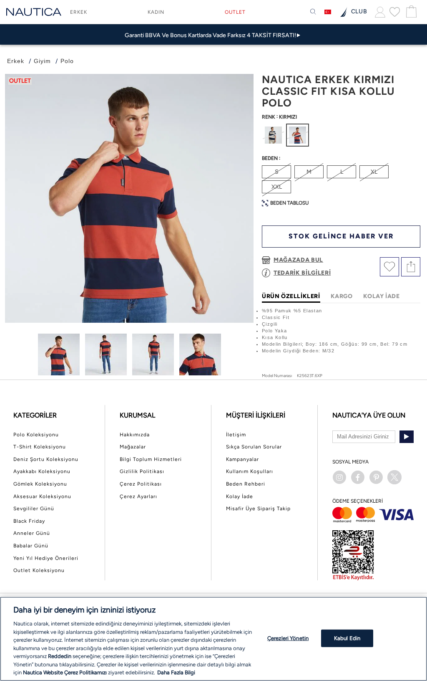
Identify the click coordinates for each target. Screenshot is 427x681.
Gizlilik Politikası (142, 471)
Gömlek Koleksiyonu (40, 484)
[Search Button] (313, 12)
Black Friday (29, 521)
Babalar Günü (30, 546)
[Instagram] (339, 477)
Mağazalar (133, 447)
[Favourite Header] (394, 11)
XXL (276, 186)
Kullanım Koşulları (249, 471)
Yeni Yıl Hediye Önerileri (45, 558)
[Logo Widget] (33, 12)
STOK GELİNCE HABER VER (341, 236)
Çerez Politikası (141, 484)
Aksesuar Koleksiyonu (42, 496)
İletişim (236, 435)
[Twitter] (394, 477)
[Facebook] (358, 477)
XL (374, 171)
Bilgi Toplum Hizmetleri (151, 459)
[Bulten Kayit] (406, 436)
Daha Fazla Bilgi (176, 672)
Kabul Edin (347, 638)
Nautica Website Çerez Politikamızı (65, 672)
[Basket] (410, 11)
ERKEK (78, 12)
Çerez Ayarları (138, 496)
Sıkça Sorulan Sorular (254, 447)
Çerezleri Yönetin (288, 638)
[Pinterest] (376, 477)
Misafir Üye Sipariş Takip (258, 508)
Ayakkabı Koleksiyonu (41, 471)
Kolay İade (239, 496)
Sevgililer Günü (33, 508)
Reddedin (59, 656)
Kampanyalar (242, 459)
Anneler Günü (31, 533)
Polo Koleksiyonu (36, 435)
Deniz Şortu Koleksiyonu (45, 459)
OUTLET (235, 12)
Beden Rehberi (245, 484)
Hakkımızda (135, 435)
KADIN (156, 12)
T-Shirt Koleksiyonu (39, 447)
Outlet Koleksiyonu (39, 570)
